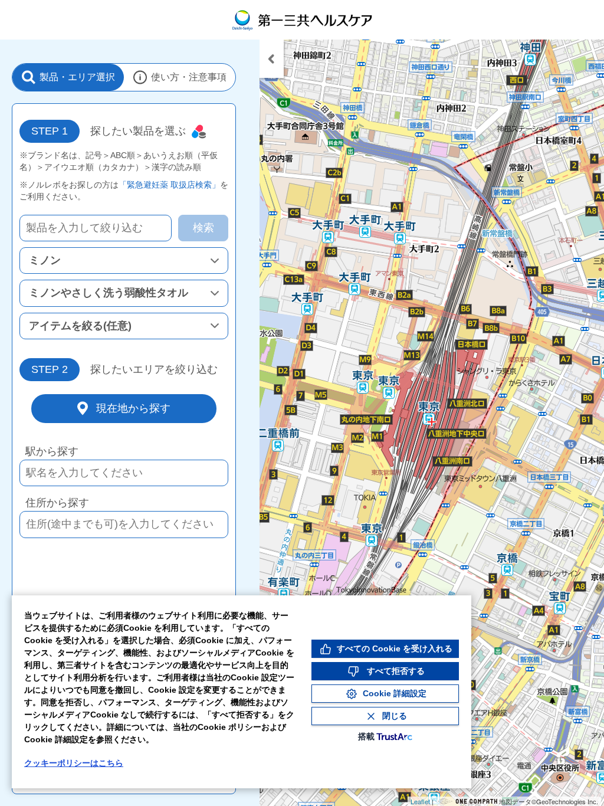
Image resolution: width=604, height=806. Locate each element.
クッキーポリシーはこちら (73, 763)
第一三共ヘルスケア (302, 20)
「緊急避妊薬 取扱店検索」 (169, 184)
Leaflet (420, 801)
